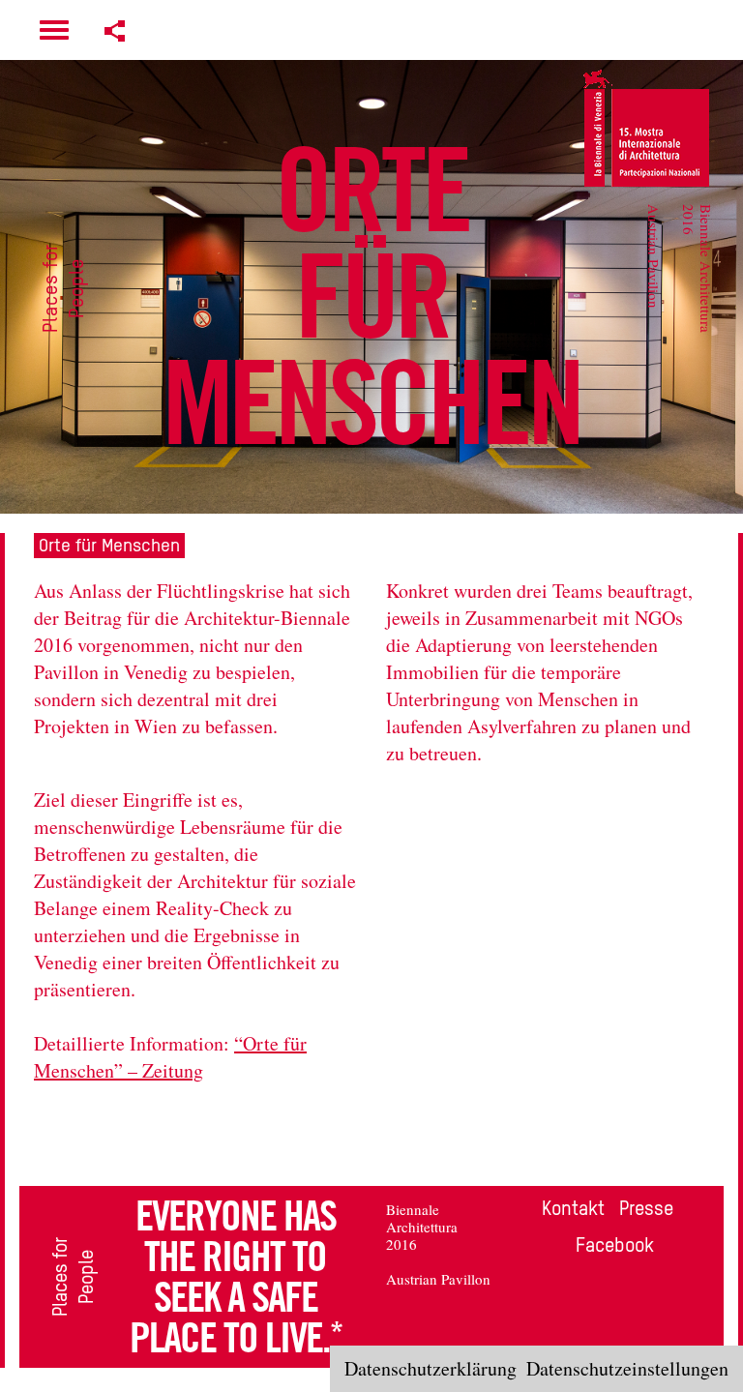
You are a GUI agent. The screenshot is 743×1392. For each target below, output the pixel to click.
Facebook (615, 1245)
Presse (646, 1208)
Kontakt (573, 1208)
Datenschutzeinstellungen (627, 1368)
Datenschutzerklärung (430, 1368)
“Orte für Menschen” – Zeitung (170, 1056)
